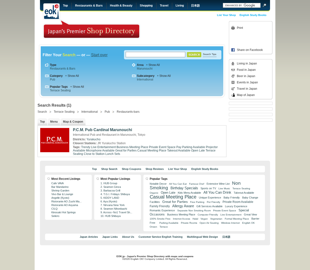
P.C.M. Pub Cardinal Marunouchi (102, 130)
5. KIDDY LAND (110, 197)
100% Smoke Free (160, 218)
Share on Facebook (250, 50)
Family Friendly (160, 206)
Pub (52, 79)
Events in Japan (247, 82)
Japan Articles (89, 236)
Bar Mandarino (60, 186)
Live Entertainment (103, 147)
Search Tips (209, 54)
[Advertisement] (194, 32)
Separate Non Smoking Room (194, 210)
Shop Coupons (131, 168)
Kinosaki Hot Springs (63, 212)
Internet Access (181, 218)
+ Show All (153, 65)
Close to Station (94, 154)
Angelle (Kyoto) (60, 197)
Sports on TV (208, 188)
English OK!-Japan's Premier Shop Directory (91, 29)
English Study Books (253, 15)
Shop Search (109, 168)
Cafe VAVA (57, 183)
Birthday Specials (184, 188)
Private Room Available (238, 202)
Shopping (146, 5)
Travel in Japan (247, 88)
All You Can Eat (178, 184)
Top (65, 5)
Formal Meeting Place (237, 218)
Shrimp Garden (60, 190)
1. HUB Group (109, 183)
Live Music (224, 188)
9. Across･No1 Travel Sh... (116, 212)
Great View (250, 214)
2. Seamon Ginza (111, 186)
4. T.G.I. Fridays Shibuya (115, 194)
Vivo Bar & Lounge (62, 194)
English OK (248, 223)
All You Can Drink (217, 192)
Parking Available (168, 223)
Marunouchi (145, 68)
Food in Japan (246, 69)
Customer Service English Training (161, 236)
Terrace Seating (60, 90)
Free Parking (197, 202)
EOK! (51, 11)
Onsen (153, 226)
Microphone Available (100, 150)
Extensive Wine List (218, 183)
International (145, 79)
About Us (128, 236)
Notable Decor (158, 183)
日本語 (195, 5)
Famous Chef (196, 184)
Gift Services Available (209, 206)
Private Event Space (162, 147)
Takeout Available (178, 150)
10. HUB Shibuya (111, 215)
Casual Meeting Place (151, 150)
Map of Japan (246, 95)
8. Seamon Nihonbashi (114, 208)
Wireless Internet (230, 223)
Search (42, 111)
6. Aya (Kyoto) (109, 201)
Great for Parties (126, 150)
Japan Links (110, 236)
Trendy (85, 147)
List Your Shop (226, 15)
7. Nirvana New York (113, 205)
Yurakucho (93, 139)
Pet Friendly (213, 202)
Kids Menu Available (189, 192)
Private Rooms (189, 223)
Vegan (204, 218)
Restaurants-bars (128, 111)
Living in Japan (247, 63)
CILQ (54, 208)
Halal (195, 218)
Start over (99, 55)
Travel (164, 5)
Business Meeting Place (132, 147)
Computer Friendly (208, 214)
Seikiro (55, 215)
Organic (154, 192)
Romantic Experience (162, 210)
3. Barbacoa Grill (110, 190)
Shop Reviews (155, 168)
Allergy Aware (183, 206)
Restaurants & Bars (89, 5)
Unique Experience (210, 197)
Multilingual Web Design (202, 236)
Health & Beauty (121, 5)
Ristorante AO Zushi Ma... (66, 201)
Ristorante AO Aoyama (64, 205)
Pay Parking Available (190, 147)
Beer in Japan (246, 76)
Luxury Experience (236, 206)
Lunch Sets (112, 154)
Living (180, 5)
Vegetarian (216, 218)
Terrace (164, 226)
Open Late (198, 150)
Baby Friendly (232, 197)
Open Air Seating (209, 223)
